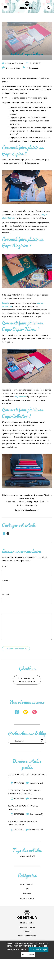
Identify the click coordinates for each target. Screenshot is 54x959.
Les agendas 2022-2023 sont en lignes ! (27, 776)
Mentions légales (27, 923)
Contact (27, 932)
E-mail (5, 581)
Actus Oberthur (27, 884)
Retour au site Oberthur (27, 935)
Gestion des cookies (27, 927)
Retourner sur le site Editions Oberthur (27, 680)
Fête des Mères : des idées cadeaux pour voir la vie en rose (24, 792)
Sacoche (5, 303)
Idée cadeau (33, 68)
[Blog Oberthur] (27, 8)
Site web (5, 595)
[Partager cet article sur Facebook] (4, 533)
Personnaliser (27, 954)
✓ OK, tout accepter (38, 949)
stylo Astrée (20, 397)
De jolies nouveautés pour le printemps (23, 807)
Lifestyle (27, 894)
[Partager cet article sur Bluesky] (8, 533)
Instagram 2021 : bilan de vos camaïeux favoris (22, 823)
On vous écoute (27, 898)
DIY (27, 889)
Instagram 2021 (28, 856)
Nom (5, 567)
